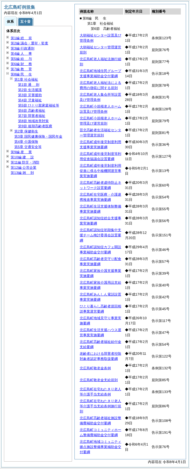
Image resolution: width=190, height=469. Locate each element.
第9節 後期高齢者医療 (35, 126)
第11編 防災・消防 (25, 162)
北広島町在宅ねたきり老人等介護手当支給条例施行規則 (100, 406)
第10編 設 (22, 157)
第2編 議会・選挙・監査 (29, 43)
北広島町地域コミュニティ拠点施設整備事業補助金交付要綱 (100, 447)
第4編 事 (21, 54)
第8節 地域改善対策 (33, 121)
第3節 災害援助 (30, 95)
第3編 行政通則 (22, 48)
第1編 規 (21, 38)
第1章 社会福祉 (26, 79)
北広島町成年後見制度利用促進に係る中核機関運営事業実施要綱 (100, 171)
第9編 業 (21, 152)
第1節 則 (28, 85)
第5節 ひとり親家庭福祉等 (38, 105)
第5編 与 (21, 59)
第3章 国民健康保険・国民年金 (38, 136)
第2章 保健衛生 (26, 131)
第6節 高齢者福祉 (31, 111)
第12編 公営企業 (23, 167)
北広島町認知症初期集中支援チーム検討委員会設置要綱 (100, 235)
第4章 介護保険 (26, 142)
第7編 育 (21, 69)
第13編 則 (22, 173)
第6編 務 (21, 64)
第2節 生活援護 (30, 90)
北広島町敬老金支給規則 (99, 380)
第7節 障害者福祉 (31, 116)
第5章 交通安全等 (28, 147)
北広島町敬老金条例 (95, 368)
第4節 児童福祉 (30, 100)
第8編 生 (21, 74)
